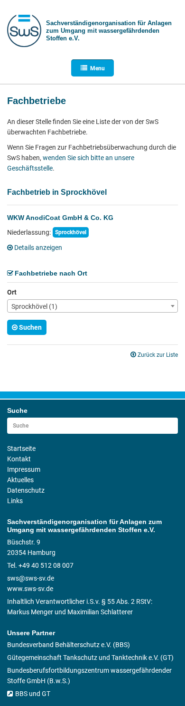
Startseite (21, 448)
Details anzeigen (38, 247)
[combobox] (92, 306)
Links (15, 501)
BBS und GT (32, 693)
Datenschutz (26, 490)
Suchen (30, 327)
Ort (12, 292)
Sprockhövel (70, 232)
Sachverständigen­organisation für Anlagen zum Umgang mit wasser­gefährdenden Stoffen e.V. (109, 30)
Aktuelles (20, 480)
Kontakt (19, 459)
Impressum (23, 469)
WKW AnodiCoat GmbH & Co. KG (60, 217)
